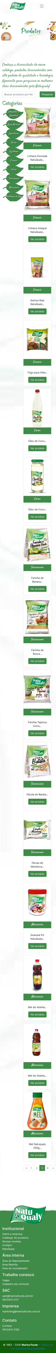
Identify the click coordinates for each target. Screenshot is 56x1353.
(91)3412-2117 (10, 1299)
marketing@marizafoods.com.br (21, 1311)
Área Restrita (10, 1264)
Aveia (14, 143)
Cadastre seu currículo (15, 1283)
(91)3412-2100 (10, 1329)
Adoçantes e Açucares (14, 113)
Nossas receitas (11, 1241)
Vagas (5, 1280)
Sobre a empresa (12, 1234)
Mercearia (14, 188)
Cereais (14, 161)
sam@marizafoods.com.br (17, 1295)
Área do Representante (15, 1260)
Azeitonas (14, 152)
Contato (7, 1325)
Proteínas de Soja (14, 197)
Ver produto (37, 167)
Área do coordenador (15, 1268)
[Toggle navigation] (41, 6)
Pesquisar (47, 94)
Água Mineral (14, 124)
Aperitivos (14, 134)
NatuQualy (8, 1248)
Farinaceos (14, 179)
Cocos (14, 170)
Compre (7, 1245)
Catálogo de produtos (15, 1237)
